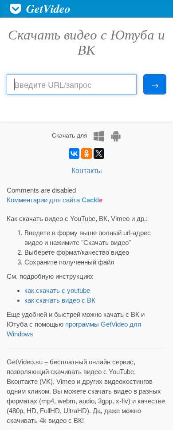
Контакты (86, 170)
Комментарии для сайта (54, 200)
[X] (99, 153)
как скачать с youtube (57, 290)
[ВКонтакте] (74, 153)
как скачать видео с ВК (59, 300)
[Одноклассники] (86, 153)
